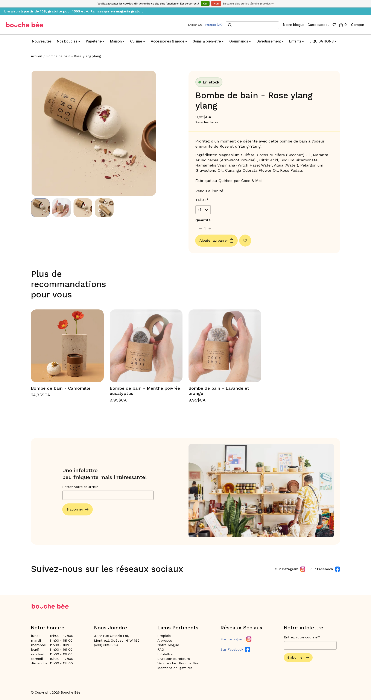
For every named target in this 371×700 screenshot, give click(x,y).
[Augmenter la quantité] (210, 228)
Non (216, 3)
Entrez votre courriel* (80, 487)
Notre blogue (293, 25)
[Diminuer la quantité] (200, 228)
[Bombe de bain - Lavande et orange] (225, 345)
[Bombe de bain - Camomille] (67, 345)
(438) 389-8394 (106, 645)
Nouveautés (42, 41)
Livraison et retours (173, 659)
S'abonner (75, 509)
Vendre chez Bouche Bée (178, 663)
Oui (205, 3)
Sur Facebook (321, 569)
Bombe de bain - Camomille (60, 388)
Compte (357, 25)
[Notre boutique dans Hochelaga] (24, 25)
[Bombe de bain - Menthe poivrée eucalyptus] (146, 345)
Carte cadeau (318, 25)
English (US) (195, 25)
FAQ (160, 649)
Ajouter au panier (213, 240)
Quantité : (204, 220)
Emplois (164, 636)
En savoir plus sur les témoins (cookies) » (248, 3)
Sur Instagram (286, 569)
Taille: (202, 200)
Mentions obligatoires (175, 668)
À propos (164, 640)
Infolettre (165, 654)
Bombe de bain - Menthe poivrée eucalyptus (145, 391)
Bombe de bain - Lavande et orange (219, 391)
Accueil (36, 56)
